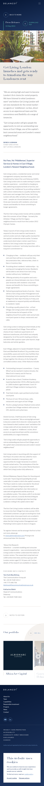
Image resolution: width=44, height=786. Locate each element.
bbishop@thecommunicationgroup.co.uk (18, 585)
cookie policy (28, 774)
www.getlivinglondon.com (14, 536)
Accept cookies (12, 778)
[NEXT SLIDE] (38, 656)
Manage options (24, 778)
